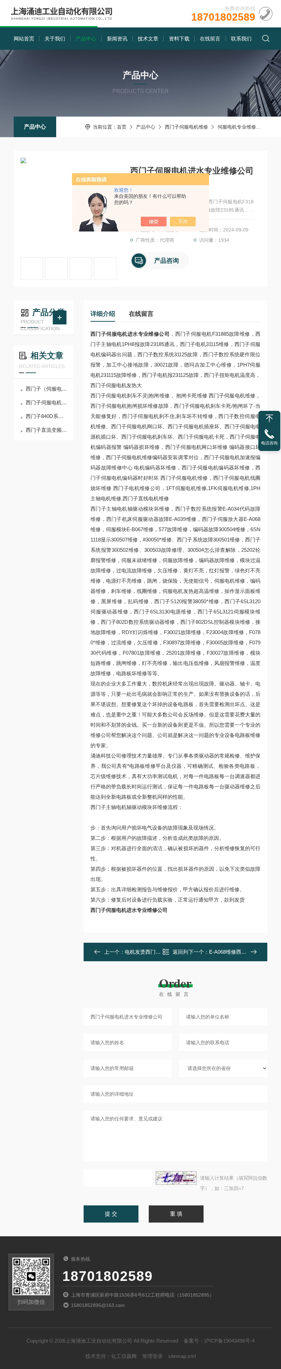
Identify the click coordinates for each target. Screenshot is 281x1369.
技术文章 (148, 38)
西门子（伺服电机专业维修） (47, 389)
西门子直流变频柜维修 (47, 430)
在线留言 (210, 38)
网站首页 (24, 38)
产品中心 (86, 38)
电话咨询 (269, 443)
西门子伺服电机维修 (186, 127)
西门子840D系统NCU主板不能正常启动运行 (47, 416)
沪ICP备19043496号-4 (229, 1341)
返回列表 (180, 954)
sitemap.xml (182, 1356)
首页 (121, 127)
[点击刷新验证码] (176, 1178)
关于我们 (55, 38)
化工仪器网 (124, 1356)
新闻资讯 (117, 38)
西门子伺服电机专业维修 (47, 402)
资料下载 (179, 38)
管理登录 (152, 1356)
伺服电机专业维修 (237, 127)
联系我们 (241, 38)
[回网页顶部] (269, 418)
